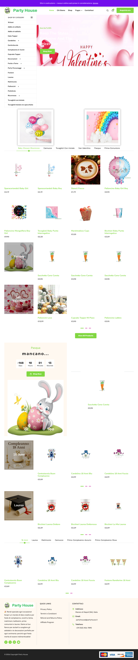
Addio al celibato (14, 27)
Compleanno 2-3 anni (16, 50)
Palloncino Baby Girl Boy (116, 188)
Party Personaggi (14, 68)
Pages (77, 10)
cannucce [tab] (48, 148)
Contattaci (89, 10)
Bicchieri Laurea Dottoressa (84, 524)
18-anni (19, 454)
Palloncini (12, 86)
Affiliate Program (47, 622)
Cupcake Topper (14, 54)
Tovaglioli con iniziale (16, 100)
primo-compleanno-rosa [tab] (106, 540)
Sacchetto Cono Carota (48, 275)
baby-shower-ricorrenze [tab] (29, 148)
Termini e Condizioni (48, 614)
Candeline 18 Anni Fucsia (116, 473)
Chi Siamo (61, 10)
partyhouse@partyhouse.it (86, 620)
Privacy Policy (46, 609)
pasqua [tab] (97, 148)
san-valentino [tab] (84, 148)
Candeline (12, 41)
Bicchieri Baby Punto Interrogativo (114, 232)
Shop (70, 10)
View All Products (85, 336)
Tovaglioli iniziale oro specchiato (20, 105)
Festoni (11, 73)
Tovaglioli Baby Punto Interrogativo (48, 232)
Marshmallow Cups (80, 231)
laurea (19, 505)
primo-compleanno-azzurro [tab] (79, 540)
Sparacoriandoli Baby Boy (50, 188)
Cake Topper (12, 36)
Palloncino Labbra (113, 318)
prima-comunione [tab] (112, 148)
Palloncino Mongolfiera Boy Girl (17, 232)
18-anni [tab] (24, 540)
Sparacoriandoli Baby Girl (16, 188)
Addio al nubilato (14, 31)
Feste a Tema (13, 63)
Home (51, 10)
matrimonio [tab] (46, 540)
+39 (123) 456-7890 (84, 628)
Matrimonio (12, 82)
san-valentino (19, 299)
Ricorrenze (12, 96)
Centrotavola (13, 45)
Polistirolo (12, 91)
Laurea (10, 77)
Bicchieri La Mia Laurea (115, 524)
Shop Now (53, 51)
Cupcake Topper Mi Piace (82, 318)
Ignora (95, 3)
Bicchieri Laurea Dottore (49, 524)
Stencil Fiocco (77, 188)
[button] (82, 486)
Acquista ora (125, 10)
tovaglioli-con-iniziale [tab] (65, 148)
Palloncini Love (45, 318)
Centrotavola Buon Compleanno (46, 474)
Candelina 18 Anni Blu (81, 473)
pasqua (19, 256)
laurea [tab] (35, 540)
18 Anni (10, 22)
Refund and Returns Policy (51, 618)
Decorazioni (12, 59)
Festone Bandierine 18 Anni (117, 580)
